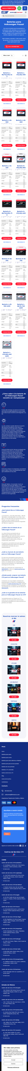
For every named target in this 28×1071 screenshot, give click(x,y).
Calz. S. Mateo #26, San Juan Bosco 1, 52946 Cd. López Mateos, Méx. (14, 1002)
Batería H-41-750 (21, 259)
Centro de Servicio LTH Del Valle (11, 949)
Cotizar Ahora (7, 100)
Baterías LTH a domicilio (7, 769)
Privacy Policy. (8, 1056)
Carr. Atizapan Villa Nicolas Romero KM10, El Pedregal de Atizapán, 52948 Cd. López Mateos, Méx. (14, 992)
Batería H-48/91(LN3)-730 (7, 213)
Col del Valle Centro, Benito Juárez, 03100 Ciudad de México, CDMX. (13, 952)
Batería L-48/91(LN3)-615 (7, 74)
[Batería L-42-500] (6, 112)
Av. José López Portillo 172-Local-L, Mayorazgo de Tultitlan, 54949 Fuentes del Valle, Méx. (13, 1034)
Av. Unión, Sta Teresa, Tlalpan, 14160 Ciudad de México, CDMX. (14, 942)
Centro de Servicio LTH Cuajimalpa (12, 873)
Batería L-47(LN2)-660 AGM (7, 354)
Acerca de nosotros (6, 779)
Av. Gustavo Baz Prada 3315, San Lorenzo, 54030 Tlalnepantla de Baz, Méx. (13, 1013)
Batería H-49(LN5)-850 (21, 166)
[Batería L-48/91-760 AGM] (20, 296)
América (14, 720)
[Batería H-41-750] (20, 251)
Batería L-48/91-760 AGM (21, 306)
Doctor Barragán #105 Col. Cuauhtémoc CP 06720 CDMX (13, 972)
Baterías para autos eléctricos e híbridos (11, 760)
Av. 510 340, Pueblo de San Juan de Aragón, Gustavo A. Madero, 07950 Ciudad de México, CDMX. (14, 899)
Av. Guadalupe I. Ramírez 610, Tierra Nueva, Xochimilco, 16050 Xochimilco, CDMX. (14, 865)
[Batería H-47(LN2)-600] (20, 203)
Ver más (14, 640)
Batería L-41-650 (7, 166)
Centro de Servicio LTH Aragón (10, 895)
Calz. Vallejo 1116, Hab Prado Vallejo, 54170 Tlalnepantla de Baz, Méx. (13, 1023)
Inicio (3, 751)
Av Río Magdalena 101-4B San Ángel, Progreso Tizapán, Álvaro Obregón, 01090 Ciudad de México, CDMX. (14, 921)
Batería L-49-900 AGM (7, 305)
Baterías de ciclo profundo (8, 766)
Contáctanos (5, 782)
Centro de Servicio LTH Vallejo (10, 1020)
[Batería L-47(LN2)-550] (20, 65)
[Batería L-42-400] (20, 112)
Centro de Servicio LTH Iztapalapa (12, 928)
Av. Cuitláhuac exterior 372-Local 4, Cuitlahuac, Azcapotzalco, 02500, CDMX (14, 962)
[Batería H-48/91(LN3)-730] (6, 203)
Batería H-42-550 (7, 259)
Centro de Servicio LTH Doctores (11, 969)
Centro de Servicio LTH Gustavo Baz (12, 1009)
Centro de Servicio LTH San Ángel (11, 917)
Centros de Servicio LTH (7, 772)
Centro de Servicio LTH (14, 583)
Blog (3, 776)
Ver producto (7, 103)
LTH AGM (14, 663)
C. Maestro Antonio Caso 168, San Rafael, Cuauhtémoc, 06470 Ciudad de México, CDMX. (14, 887)
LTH (14, 625)
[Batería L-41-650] (6, 158)
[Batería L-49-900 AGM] (6, 296)
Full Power (14, 701)
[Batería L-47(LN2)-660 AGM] (6, 344)
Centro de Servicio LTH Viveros (11, 906)
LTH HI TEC (14, 644)
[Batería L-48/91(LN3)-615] (6, 65)
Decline (13, 1063)
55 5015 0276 (8, 791)
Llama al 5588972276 (8, 8)
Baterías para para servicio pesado (10, 763)
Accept (13, 1060)
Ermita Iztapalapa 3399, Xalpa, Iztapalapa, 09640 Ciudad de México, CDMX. (13, 931)
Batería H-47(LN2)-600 (21, 212)
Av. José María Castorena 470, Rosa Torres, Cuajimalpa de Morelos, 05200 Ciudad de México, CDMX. (13, 877)
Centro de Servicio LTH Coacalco (11, 1030)
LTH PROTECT (14, 682)
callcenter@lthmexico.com (12, 794)
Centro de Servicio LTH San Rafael (12, 884)
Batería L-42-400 (21, 121)
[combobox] (14, 15)
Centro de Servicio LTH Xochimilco (12, 862)
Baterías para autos (6, 754)
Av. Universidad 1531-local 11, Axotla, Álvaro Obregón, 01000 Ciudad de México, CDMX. (13, 909)
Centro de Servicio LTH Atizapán (11, 987)
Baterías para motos (7, 757)
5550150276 (5, 569)
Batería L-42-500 (7, 121)
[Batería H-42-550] (6, 251)
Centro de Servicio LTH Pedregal (11, 939)
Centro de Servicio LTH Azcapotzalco (12, 959)
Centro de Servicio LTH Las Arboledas (12, 999)
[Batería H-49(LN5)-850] (20, 158)
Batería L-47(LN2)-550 (21, 74)
